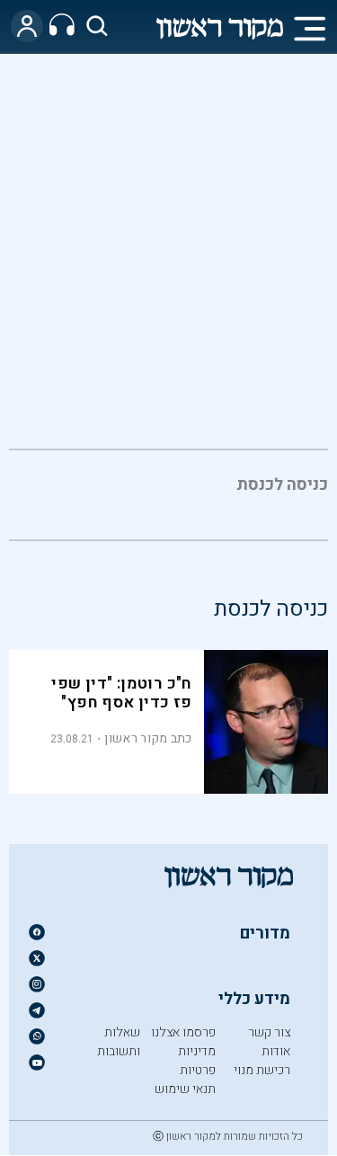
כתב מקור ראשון (147, 738)
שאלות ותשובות (118, 1042)
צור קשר (269, 1032)
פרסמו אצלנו (183, 1032)
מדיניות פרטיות (197, 1061)
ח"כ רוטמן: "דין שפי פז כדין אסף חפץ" (121, 693)
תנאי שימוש (185, 1089)
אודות (276, 1051)
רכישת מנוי (262, 1070)
